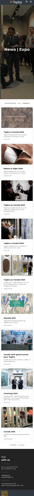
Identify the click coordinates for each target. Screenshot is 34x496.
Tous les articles (10, 103)
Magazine (26, 103)
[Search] (27, 2)
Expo (19, 103)
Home (12, 46)
